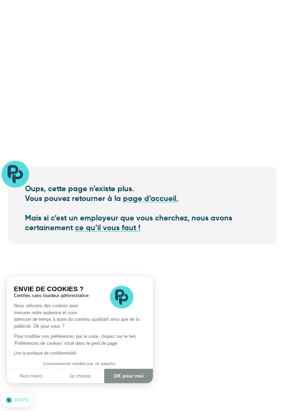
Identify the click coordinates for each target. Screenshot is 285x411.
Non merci (31, 376)
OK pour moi (129, 376)
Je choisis (80, 376)
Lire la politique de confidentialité (45, 353)
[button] (17, 400)
